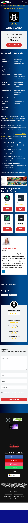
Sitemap (11, 498)
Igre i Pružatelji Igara (14, 326)
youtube (15, 460)
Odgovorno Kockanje (18, 494)
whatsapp (15, 467)
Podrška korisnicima (14, 336)
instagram (15, 464)
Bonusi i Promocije (14, 331)
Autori (14, 496)
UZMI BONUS (13, 45)
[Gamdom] (7, 200)
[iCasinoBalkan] (6, 2)
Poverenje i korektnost (14, 320)
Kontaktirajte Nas (21, 496)
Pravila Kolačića (8, 494)
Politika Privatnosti (18, 491)
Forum (16, 498)
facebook (15, 457)
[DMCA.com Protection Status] (17, 420)
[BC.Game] (21, 221)
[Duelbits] (7, 221)
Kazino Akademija (7, 496)
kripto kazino (9, 118)
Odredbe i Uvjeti (9, 491)
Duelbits (7, 223)
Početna (3, 6)
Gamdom (7, 203)
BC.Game (20, 223)
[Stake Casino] (21, 200)
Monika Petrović (9, 248)
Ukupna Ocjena (14, 310)
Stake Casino (21, 203)
